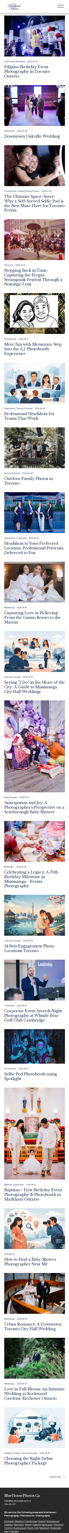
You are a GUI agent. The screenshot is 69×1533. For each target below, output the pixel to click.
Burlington (47, 1524)
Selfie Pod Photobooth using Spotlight (30, 1076)
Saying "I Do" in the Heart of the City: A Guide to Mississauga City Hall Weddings (34, 687)
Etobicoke (56, 1528)
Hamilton (58, 1524)
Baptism (8, 1184)
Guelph (41, 1521)
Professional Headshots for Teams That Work (29, 416)
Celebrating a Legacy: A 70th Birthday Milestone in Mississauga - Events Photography (31, 879)
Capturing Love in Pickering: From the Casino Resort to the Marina (32, 617)
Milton (28, 1524)
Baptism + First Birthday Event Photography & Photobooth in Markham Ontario (33, 1195)
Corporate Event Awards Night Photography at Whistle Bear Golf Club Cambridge (33, 1016)
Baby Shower (10, 797)
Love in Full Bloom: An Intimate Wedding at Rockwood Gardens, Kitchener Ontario (34, 1394)
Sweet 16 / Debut (12, 1453)
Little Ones (9, 61)
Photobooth (10, 191)
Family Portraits (12, 473)
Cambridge (31, 1521)
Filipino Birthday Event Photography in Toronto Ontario (27, 71)
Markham (44, 1528)
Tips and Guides (24, 408)
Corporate (21, 538)
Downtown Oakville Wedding (32, 136)
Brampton (19, 1524)
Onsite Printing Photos (28, 191)
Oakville (37, 1524)
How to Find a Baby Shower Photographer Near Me (30, 1261)
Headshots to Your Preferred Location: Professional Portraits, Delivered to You (34, 548)
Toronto (8, 1528)
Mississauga (53, 1521)
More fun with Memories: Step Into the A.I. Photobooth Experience (33, 349)
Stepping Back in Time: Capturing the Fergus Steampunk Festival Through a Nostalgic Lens (33, 277)
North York (33, 1528)
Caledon (8, 1524)
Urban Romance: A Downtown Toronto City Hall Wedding (32, 1326)
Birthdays (20, 61)
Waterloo (19, 1521)
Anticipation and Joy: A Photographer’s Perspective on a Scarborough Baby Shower (34, 807)
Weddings (9, 131)
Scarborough (19, 1528)
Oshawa (14, 1531)
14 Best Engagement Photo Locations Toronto (29, 948)
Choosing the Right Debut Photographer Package (28, 1461)
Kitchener (9, 1521)
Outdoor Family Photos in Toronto (28, 481)
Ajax (6, 1531)
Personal (8, 265)
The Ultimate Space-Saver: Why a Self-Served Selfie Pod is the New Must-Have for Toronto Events (34, 203)
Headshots (9, 408)
